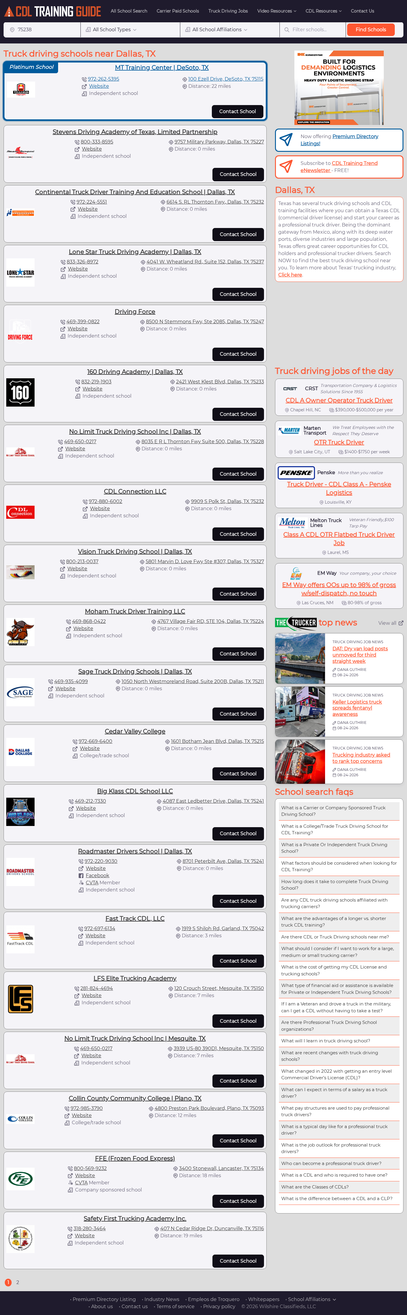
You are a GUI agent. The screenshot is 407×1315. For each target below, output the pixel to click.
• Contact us (133, 1306)
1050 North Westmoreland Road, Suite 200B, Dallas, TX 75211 (193, 681)
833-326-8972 (82, 262)
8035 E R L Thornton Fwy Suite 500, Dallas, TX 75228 (203, 441)
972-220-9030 (101, 861)
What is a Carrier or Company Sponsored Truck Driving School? (333, 811)
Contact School (237, 111)
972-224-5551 (92, 202)
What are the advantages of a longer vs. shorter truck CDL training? (333, 922)
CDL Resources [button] (321, 11)
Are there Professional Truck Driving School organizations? (329, 1025)
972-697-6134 (99, 928)
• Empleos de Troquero (212, 1299)
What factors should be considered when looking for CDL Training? (339, 866)
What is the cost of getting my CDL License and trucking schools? (334, 970)
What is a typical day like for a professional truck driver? (334, 1130)
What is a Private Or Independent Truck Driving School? (334, 848)
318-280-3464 (90, 1228)
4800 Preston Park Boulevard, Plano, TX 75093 (209, 1108)
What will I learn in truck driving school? (325, 1041)
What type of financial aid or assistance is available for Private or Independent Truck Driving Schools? (337, 989)
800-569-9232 (90, 1168)
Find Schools (371, 29)
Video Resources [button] (274, 11)
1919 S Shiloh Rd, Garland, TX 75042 (223, 928)
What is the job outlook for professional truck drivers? (330, 1148)
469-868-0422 (89, 621)
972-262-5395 (103, 79)
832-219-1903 (96, 382)
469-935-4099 (71, 681)
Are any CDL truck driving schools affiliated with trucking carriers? (334, 903)
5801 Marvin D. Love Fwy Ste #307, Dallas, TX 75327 (205, 561)
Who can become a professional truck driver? (331, 1163)
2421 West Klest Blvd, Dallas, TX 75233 (220, 382)
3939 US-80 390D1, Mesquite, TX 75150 (219, 1048)
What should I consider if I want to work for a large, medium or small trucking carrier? (337, 952)
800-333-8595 (97, 142)
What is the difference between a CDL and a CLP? (337, 1198)
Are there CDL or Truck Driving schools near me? (335, 937)
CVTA (92, 882)
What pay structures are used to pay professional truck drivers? (335, 1111)
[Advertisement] (339, 324)
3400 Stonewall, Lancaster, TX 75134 (221, 1168)
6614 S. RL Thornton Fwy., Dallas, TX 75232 (215, 202)
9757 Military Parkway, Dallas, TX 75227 (219, 142)
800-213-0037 (82, 561)
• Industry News (160, 1299)
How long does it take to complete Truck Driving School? (334, 885)
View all (387, 623)
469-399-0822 (83, 321)
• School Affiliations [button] (307, 1299)
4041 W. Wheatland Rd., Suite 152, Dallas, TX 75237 (205, 262)
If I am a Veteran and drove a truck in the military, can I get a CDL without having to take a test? (336, 1007)
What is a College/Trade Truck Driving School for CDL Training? (334, 829)
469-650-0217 (80, 441)
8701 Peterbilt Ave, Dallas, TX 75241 (223, 861)
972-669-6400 (95, 741)
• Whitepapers (262, 1299)
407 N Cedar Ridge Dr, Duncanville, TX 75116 (212, 1228)
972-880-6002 (105, 501)
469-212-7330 (90, 801)
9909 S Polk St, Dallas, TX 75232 (227, 501)
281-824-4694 (96, 988)
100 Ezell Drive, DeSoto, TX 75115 (225, 79)
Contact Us (362, 11)
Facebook (97, 875)
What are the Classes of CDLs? (315, 1187)
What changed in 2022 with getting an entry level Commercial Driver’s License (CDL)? (336, 1074)
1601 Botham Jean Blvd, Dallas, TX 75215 (217, 741)
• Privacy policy (218, 1306)
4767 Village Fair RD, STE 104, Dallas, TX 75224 (210, 621)
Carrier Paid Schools (178, 11)
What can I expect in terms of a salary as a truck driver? (334, 1093)
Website (99, 86)
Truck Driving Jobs (228, 11)
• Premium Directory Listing (103, 1299)
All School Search (129, 11)
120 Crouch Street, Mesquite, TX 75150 (219, 988)
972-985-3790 (87, 1108)
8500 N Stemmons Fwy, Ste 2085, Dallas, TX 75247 (205, 321)
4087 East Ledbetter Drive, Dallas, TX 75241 (213, 801)
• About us (100, 1306)
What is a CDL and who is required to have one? (334, 1175)
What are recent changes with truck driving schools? (329, 1056)
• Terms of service (174, 1306)
